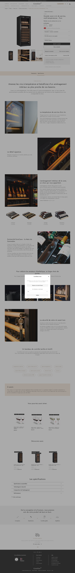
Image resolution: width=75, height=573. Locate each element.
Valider (37, 295)
